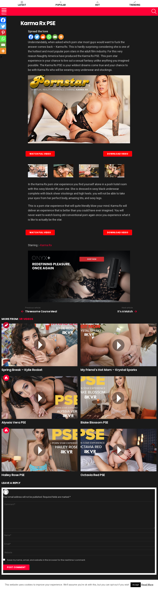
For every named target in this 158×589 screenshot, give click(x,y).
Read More (147, 584)
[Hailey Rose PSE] (39, 450)
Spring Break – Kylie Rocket (22, 370)
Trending (134, 5)
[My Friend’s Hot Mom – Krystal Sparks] (118, 345)
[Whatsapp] (49, 37)
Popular (61, 5)
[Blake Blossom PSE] (118, 397)
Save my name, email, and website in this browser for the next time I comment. (46, 560)
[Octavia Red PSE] (118, 450)
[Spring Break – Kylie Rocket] (39, 345)
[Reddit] (43, 37)
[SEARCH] (154, 11)
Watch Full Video (40, 153)
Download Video (117, 153)
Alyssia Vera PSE (14, 422)
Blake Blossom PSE (94, 422)
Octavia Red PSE (93, 475)
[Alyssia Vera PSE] (39, 397)
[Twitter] (37, 37)
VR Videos (26, 319)
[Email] (55, 37)
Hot (97, 5)
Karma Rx (46, 245)
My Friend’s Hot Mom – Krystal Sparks (109, 370)
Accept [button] (135, 585)
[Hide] (1, 57)
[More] (61, 37)
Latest (22, 5)
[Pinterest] (3, 32)
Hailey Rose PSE (13, 475)
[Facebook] (31, 37)
